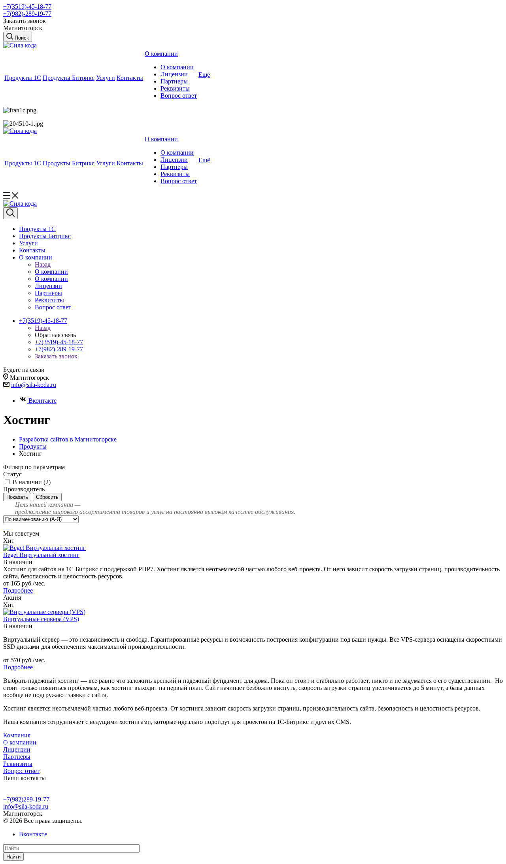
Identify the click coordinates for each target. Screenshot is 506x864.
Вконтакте (42, 400)
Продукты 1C (22, 77)
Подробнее (18, 590)
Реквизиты (175, 88)
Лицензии (174, 74)
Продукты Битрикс (68, 77)
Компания (16, 735)
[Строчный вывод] (7, 526)
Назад (43, 264)
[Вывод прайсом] (10, 526)
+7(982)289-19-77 (26, 799)
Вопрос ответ (178, 95)
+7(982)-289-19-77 (27, 13)
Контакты (130, 77)
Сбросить (47, 497)
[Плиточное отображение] (4, 526)
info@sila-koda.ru (33, 384)
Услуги (105, 77)
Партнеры (174, 81)
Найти (13, 857)
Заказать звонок (56, 356)
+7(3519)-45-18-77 (27, 6)
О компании (161, 53)
